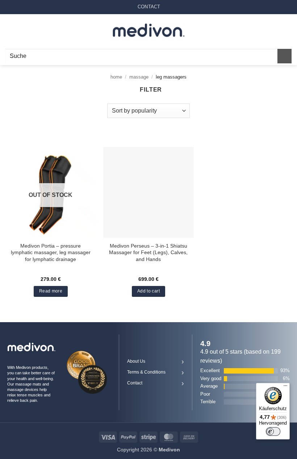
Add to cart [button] (148, 291)
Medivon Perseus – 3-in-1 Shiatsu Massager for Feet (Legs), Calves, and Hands (148, 252)
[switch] (273, 431)
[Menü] (285, 387)
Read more (50, 291)
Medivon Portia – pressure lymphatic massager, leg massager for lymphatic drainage (51, 252)
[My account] (275, 31)
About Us (136, 361)
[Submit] (284, 56)
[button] (9, 30)
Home (116, 77)
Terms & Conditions (146, 372)
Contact (134, 383)
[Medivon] (148, 30)
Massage (138, 77)
